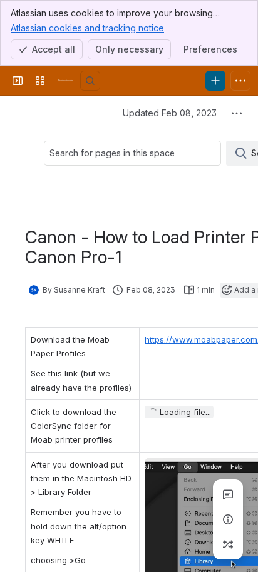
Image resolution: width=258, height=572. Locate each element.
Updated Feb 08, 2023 (170, 113)
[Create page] (228, 544)
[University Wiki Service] (65, 81)
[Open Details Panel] (228, 519)
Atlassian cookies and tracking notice (87, 28)
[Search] (90, 81)
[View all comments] (228, 494)
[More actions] (237, 113)
